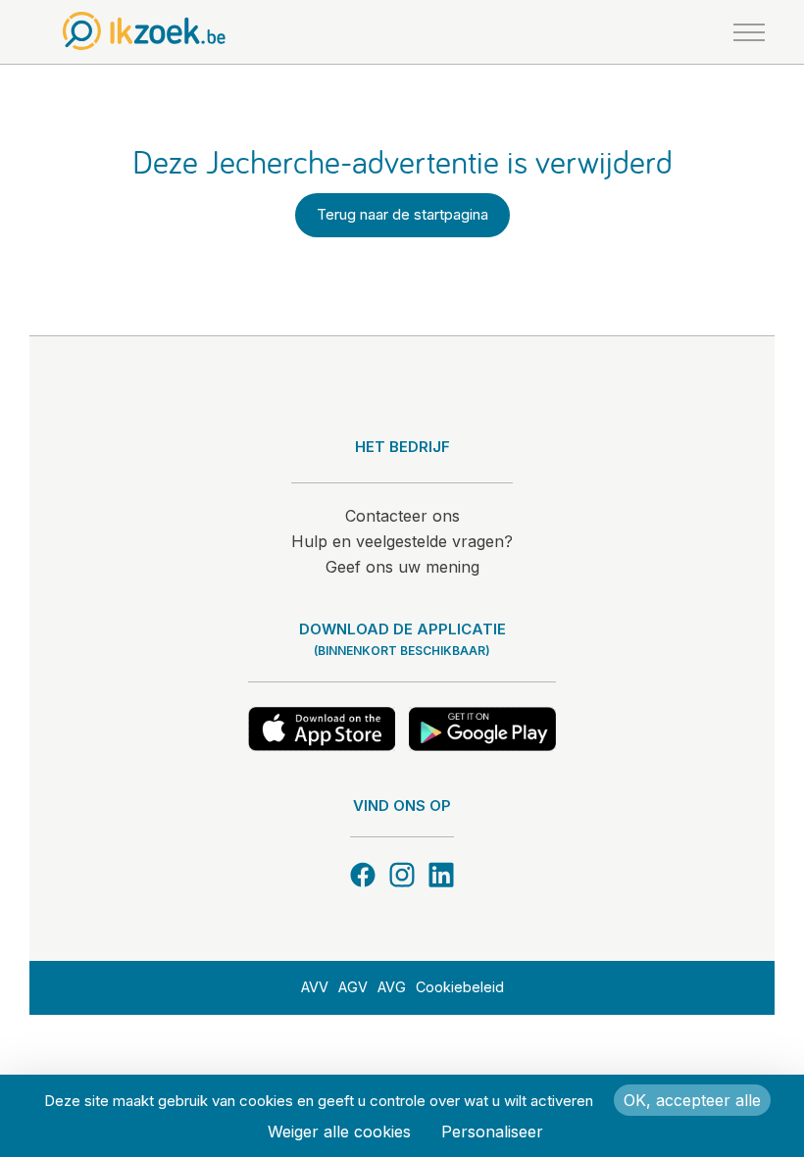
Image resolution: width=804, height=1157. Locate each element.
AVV (314, 987)
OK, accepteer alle (692, 1100)
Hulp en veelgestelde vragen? (402, 541)
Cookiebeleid (460, 987)
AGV (353, 987)
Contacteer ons (402, 516)
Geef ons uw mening (402, 567)
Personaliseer (492, 1131)
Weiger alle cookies (339, 1131)
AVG (391, 987)
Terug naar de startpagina (402, 214)
